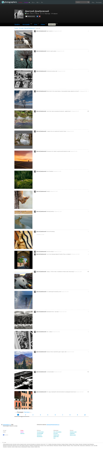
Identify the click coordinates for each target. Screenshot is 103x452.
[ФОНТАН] (23, 320)
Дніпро (73, 444)
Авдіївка (50, 444)
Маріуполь (51, 445)
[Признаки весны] (23, 39)
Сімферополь (87, 445)
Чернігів (32, 446)
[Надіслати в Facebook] (37, 16)
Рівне (78, 445)
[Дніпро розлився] (23, 99)
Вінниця (66, 444)
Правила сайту (56, 434)
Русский (4, 430)
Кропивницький (37, 445)
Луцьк (45, 445)
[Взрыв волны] (23, 300)
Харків (16, 446)
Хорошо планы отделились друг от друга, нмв (56, 351)
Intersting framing (50, 211)
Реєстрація (98, 2)
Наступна (28, 412)
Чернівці (35, 446)
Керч (18, 445)
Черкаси (28, 446)
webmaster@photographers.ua (53, 424)
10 (85, 414)
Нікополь (68, 445)
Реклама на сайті (73, 431)
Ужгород (13, 446)
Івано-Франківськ (90, 444)
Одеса (27, 13)
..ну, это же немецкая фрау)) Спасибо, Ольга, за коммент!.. (59, 254)
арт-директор (37, 444)
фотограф (14, 444)
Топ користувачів (40, 431)
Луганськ (42, 445)
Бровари (63, 444)
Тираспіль (9, 446)
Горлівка (70, 444)
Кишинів (23, 445)
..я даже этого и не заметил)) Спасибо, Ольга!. (56, 131)
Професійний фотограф (7, 444)
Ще (38, 2)
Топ (33, 2)
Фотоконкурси (39, 436)
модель (18, 444)
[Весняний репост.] (23, 220)
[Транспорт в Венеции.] (23, 280)
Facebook (6, 434)
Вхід (93, 2)
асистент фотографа (31, 444)
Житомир (80, 444)
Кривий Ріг (31, 445)
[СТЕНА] (23, 59)
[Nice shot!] (23, 340)
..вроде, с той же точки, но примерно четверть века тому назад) (60, 271)
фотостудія (43, 444)
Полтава (75, 445)
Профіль (17, 24)
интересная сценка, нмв (52, 71)
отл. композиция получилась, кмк (54, 291)
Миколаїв (64, 445)
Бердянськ (59, 444)
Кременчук (27, 445)
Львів (48, 445)
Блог (35, 24)
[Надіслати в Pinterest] (40, 16)
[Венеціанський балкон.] (23, 400)
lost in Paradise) (50, 171)
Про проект (55, 433)
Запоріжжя (85, 444)
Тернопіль (5, 446)
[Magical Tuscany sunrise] (23, 160)
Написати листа (31, 16)
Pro (42, 2)
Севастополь (82, 445)
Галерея (27, 2)
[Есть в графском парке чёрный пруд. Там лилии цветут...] (23, 120)
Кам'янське (14, 445)
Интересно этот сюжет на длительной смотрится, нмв (58, 151)
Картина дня (39, 434)
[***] (23, 140)
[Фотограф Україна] (25, 13)
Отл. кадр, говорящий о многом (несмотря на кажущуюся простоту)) (61, 391)
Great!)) (48, 191)
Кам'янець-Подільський (7, 445)
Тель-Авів (95, 445)
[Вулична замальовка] (23, 79)
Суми (92, 445)
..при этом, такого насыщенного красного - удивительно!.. (59, 111)
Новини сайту (56, 436)
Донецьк (76, 444)
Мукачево (60, 445)
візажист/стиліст (23, 444)
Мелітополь (56, 445)
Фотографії (26, 24)
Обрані (43, 24)
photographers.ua (7, 424)
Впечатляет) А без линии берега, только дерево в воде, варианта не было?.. (63, 91)
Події (54, 437)
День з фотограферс (57, 431)
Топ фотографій (40, 433)
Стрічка (20, 2)
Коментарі (22, 433)
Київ (20, 445)
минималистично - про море (53, 311)
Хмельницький (24, 446)
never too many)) (50, 251)
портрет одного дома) (51, 51)
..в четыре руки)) (50, 371)
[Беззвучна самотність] (23, 180)
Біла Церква (54, 444)
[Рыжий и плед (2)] (23, 240)
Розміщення (72, 433)
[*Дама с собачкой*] (23, 260)
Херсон (19, 446)
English (4, 431)
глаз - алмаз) (49, 331)
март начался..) (50, 31)
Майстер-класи (73, 434)
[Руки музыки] (23, 380)
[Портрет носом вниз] (23, 200)
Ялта (39, 446)
